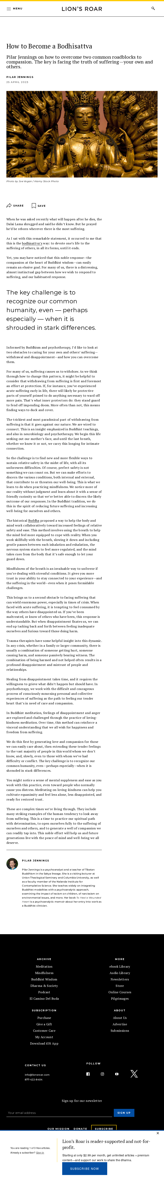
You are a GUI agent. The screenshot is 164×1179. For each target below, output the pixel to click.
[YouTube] (120, 1074)
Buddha (33, 520)
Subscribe (104, 1128)
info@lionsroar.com (37, 1074)
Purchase (44, 1018)
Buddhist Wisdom (44, 979)
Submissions (120, 1030)
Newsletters (120, 979)
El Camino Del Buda (44, 998)
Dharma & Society (44, 985)
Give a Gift (44, 1024)
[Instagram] (105, 1074)
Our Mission (58, 1128)
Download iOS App (44, 1043)
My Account (44, 1037)
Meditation (44, 966)
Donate (80, 1128)
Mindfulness (44, 973)
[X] (134, 1074)
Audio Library (120, 973)
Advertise (120, 1024)
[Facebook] (91, 1074)
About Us (120, 1018)
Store (120, 985)
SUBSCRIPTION (44, 1010)
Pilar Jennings (20, 77)
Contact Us (35, 1065)
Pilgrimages (120, 998)
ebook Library (119, 966)
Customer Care (44, 1030)
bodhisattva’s (32, 243)
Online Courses (119, 992)
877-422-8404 (34, 1079)
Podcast (44, 992)
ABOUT (120, 1010)
